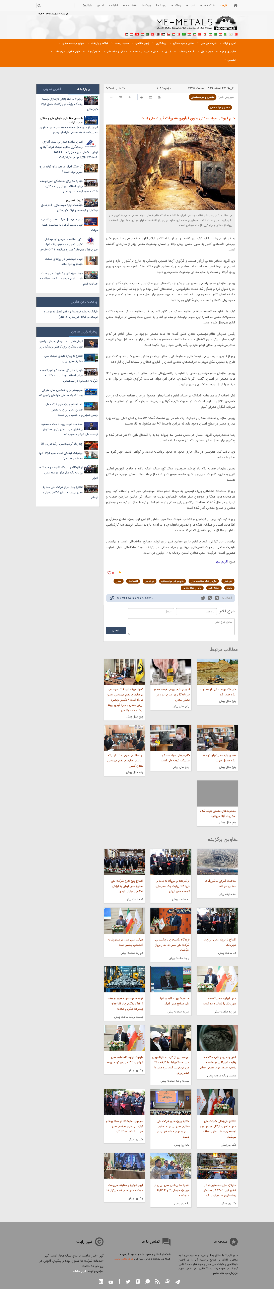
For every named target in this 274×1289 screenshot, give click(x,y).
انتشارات (131, 5)
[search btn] (39, 6)
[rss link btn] (157, 1282)
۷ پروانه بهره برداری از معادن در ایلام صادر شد (217, 692)
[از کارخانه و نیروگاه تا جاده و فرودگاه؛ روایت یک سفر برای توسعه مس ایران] (170, 862)
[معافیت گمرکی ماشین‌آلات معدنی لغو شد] (217, 862)
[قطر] (157, 33)
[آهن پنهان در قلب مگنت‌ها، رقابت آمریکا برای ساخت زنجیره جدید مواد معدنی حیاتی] (217, 1038)
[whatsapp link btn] (147, 1282)
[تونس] (152, 33)
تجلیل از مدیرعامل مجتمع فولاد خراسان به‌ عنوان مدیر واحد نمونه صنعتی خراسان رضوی (69, 130)
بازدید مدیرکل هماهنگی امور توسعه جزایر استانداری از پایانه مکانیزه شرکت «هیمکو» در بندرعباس (69, 186)
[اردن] (163, 33)
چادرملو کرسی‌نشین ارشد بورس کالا (61, 443)
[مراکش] (199, 33)
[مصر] (220, 33)
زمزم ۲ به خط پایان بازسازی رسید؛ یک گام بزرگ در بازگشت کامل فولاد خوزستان (69, 104)
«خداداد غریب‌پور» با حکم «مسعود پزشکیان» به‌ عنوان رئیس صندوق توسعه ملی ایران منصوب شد (69, 429)
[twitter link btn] (128, 1282)
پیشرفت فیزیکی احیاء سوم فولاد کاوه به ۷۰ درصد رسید (61, 456)
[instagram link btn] (138, 1282)
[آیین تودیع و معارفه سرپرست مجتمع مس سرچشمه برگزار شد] (124, 1166)
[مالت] (178, 33)
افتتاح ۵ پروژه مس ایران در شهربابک (219, 942)
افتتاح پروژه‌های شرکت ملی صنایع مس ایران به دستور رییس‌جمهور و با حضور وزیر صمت (173, 1129)
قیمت (223, 5)
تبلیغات (113, 5)
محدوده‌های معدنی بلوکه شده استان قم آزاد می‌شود (218, 814)
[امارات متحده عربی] (126, 33)
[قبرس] (230, 33)
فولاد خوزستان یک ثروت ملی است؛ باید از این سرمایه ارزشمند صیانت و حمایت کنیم (69, 278)
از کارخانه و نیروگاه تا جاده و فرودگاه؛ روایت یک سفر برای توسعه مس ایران (172, 886)
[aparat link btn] (167, 1281)
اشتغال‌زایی (213, 588)
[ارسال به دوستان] (150, 97)
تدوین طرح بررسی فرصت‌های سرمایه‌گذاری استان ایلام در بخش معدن (172, 694)
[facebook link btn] (119, 1282)
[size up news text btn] (130, 97)
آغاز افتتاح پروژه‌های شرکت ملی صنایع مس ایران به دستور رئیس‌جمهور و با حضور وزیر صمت (71, 410)
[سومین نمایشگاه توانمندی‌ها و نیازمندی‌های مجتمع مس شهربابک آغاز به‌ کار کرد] (124, 1102)
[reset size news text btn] (120, 97)
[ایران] (210, 33)
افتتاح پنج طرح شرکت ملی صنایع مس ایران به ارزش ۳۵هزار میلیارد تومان (127, 886)
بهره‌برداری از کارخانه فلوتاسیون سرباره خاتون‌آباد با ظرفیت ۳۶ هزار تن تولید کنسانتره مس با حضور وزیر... (171, 1065)
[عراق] (189, 33)
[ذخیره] (159, 97)
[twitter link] (203, 599)
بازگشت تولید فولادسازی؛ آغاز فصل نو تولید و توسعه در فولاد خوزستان (69, 208)
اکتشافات (133, 581)
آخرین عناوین (52, 89)
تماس (100, 5)
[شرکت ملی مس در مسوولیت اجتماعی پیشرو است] (124, 921)
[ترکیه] (137, 33)
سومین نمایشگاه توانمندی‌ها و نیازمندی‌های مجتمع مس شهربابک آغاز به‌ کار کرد (124, 1126)
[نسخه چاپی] (142, 97)
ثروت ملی (149, 581)
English (87, 5)
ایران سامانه (79, 1271)
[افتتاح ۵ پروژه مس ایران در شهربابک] (217, 921)
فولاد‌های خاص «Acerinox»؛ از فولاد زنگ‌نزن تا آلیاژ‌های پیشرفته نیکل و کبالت (125, 1003)
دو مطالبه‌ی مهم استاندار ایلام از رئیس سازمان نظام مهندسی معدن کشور (125, 760)
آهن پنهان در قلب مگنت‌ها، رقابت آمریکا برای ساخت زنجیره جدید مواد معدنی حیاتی (217, 1062)
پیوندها (146, 5)
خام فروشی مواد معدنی (172, 581)
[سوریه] (142, 33)
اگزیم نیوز (222, 561)
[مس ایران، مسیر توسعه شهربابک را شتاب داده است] (217, 979)
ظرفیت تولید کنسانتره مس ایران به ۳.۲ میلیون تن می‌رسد (124, 1060)
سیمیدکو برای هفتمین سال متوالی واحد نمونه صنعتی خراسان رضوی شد (60, 393)
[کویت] (194, 33)
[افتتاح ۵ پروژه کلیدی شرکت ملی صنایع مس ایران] (170, 979)
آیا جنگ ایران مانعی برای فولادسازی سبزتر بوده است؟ (61, 169)
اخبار (192, 5)
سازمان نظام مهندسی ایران (204, 581)
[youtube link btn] (111, 1282)
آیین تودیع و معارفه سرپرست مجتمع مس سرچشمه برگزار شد (124, 1188)
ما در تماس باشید (123, 1259)
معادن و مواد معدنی (202, 97)
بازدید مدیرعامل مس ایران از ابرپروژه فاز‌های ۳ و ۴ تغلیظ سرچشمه (172, 1190)
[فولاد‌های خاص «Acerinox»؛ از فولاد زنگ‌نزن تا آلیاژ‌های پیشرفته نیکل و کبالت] (124, 979)
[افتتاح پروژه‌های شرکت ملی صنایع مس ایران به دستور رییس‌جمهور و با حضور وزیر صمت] (170, 1102)
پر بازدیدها (83, 89)
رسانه (178, 5)
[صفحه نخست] (236, 5)
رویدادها (161, 5)
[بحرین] (236, 33)
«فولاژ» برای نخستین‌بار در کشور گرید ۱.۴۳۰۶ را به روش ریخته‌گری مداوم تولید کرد (219, 1190)
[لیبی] (184, 33)
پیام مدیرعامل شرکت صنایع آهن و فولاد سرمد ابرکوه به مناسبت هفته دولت (69, 225)
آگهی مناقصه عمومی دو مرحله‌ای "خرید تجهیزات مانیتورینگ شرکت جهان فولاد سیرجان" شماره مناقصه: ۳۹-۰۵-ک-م (69, 244)
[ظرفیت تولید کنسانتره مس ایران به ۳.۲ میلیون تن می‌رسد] (124, 1038)
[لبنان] (204, 33)
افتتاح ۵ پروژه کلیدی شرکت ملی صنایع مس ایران (173, 1001)
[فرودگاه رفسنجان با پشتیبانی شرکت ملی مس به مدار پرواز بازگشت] (170, 921)
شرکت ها (209, 5)
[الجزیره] (225, 33)
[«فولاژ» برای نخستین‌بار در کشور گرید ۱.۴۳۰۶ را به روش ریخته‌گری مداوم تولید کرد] (217, 1166)
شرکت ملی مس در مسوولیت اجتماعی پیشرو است (125, 942)
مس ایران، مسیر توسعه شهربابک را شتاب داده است (219, 1001)
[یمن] (131, 33)
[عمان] (168, 33)
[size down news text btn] (111, 97)
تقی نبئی (228, 581)
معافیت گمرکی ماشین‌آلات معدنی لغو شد (220, 884)
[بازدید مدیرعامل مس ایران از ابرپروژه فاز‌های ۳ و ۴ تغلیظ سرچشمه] (170, 1166)
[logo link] (197, 25)
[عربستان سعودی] (147, 33)
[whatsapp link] (210, 599)
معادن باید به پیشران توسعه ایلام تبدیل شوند (219, 758)
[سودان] (173, 33)
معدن (118, 581)
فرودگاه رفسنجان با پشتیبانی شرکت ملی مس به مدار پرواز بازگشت (172, 945)
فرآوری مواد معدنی (192, 588)
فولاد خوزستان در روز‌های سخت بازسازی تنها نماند (64, 261)
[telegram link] (217, 599)
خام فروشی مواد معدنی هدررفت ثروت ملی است (175, 758)
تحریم (229, 588)
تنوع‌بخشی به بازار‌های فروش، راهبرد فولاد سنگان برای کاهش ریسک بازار (61, 344)
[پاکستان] (215, 33)
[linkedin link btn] (101, 1282)
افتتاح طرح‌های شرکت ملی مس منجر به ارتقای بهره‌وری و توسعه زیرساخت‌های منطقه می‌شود (218, 1129)
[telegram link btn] (177, 1282)
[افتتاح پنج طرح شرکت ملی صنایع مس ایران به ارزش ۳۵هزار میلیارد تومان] (124, 862)
